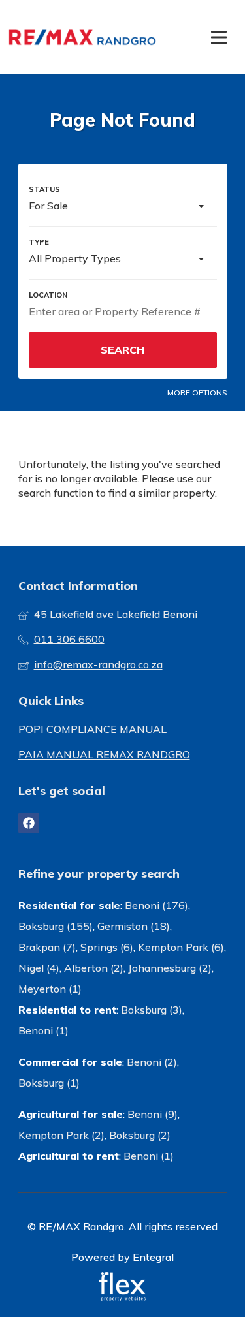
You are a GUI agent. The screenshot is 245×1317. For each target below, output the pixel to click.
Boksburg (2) (140, 1134)
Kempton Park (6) (181, 946)
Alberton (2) (93, 967)
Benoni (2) (152, 1061)
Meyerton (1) (50, 988)
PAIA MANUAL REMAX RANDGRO (104, 754)
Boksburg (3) (151, 1009)
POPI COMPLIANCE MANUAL (92, 729)
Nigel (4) (38, 967)
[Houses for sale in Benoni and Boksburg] (83, 37)
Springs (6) (106, 946)
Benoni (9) (152, 1114)
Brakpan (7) (47, 946)
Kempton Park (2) (61, 1134)
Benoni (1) (43, 1030)
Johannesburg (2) (170, 967)
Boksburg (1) (49, 1082)
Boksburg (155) (55, 926)
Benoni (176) (156, 905)
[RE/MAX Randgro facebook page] (28, 823)
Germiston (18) (133, 926)
